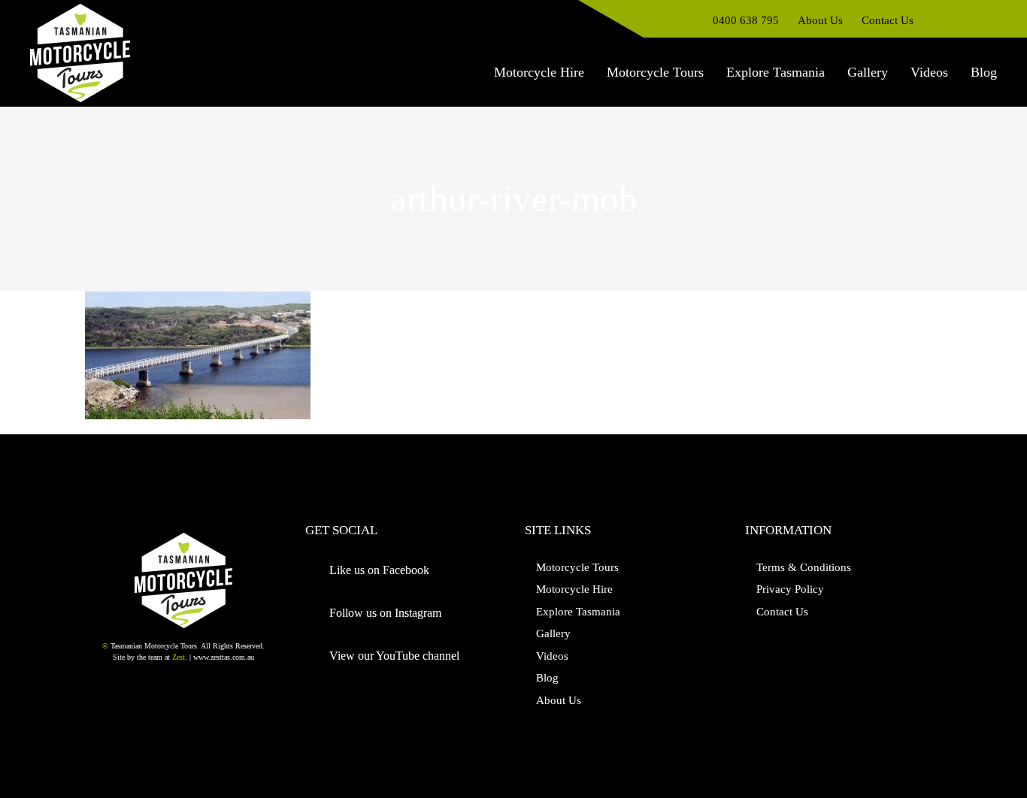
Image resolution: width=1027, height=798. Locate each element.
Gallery (553, 633)
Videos (552, 656)
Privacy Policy (790, 589)
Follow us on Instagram (385, 612)
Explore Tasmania (578, 612)
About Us (558, 700)
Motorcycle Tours (577, 567)
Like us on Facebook (379, 570)
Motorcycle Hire (574, 589)
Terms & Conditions (803, 567)
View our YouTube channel (394, 655)
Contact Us (782, 612)
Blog (547, 678)
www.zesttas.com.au (223, 657)
